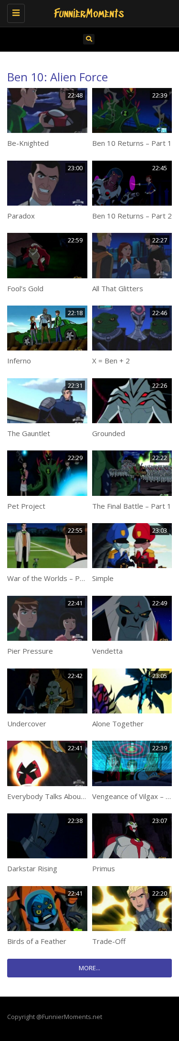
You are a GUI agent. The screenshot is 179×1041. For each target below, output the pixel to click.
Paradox (21, 215)
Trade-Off (109, 941)
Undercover (26, 723)
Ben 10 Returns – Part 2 (132, 215)
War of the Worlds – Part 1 (51, 578)
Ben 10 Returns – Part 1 (132, 143)
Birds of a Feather (36, 941)
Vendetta (107, 651)
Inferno (19, 360)
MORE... (89, 968)
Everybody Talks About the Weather (67, 796)
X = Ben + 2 (111, 360)
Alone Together (118, 723)
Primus (103, 868)
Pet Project (26, 506)
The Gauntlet (28, 433)
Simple (103, 578)
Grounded (108, 433)
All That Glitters (117, 288)
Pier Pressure (30, 651)
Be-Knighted (28, 143)
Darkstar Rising (32, 868)
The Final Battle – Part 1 (131, 506)
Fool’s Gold (25, 288)
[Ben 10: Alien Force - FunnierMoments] (87, 12)
